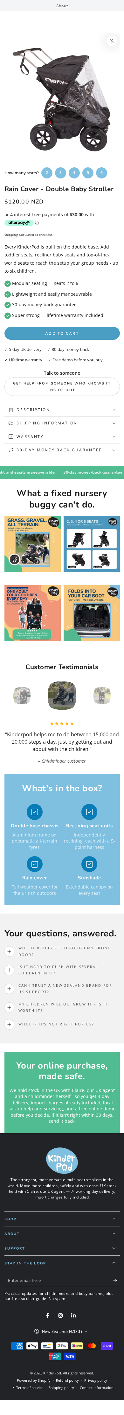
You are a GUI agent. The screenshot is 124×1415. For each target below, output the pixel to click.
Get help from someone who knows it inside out (62, 386)
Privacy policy (95, 1380)
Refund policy (67, 1380)
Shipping (11, 235)
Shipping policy (61, 1387)
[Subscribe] (116, 1280)
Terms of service (29, 1387)
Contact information (97, 1387)
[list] (62, 850)
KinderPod (52, 1373)
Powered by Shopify (34, 1380)
